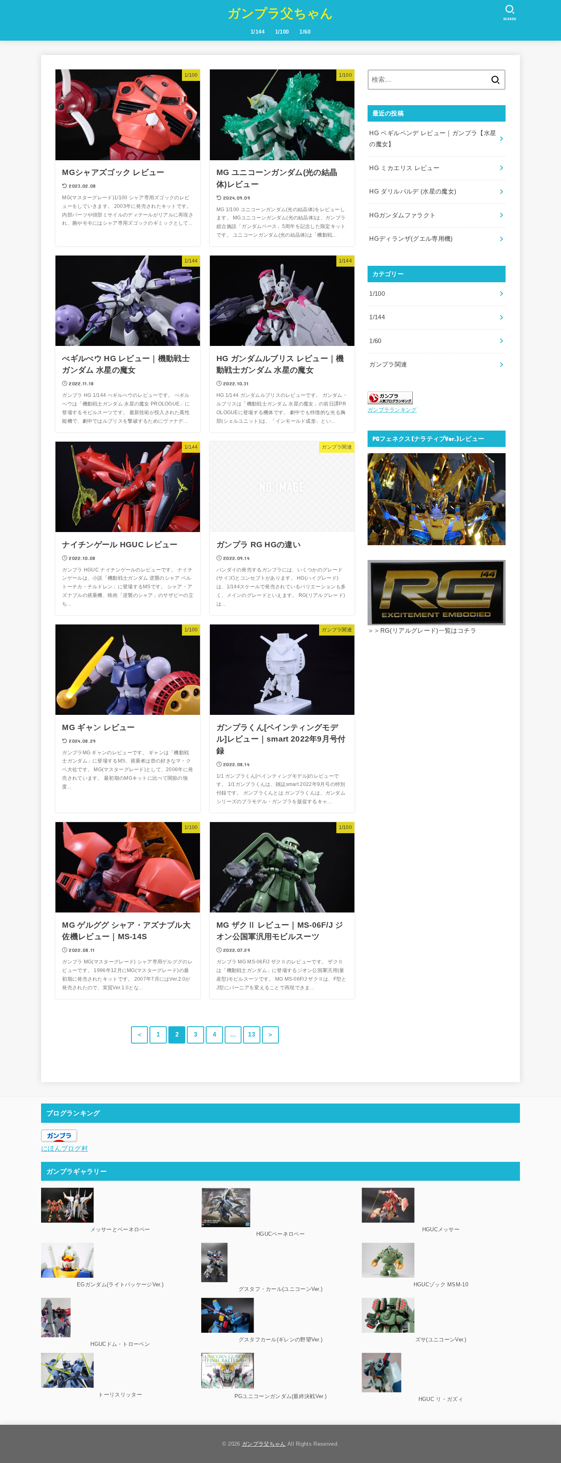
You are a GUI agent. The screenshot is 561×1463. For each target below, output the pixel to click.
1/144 (257, 32)
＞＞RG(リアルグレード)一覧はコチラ (422, 630)
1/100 (282, 32)
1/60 (304, 32)
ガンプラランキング (392, 410)
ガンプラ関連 (388, 364)
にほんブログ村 (64, 1148)
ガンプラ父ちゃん (280, 13)
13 (251, 1034)
